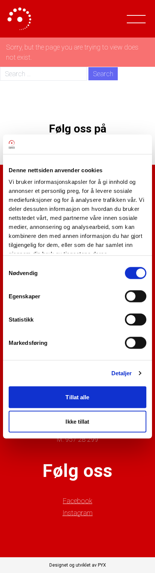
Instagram (77, 513)
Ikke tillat (77, 421)
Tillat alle (77, 397)
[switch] (135, 296)
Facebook (77, 501)
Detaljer (121, 373)
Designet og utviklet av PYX (77, 565)
